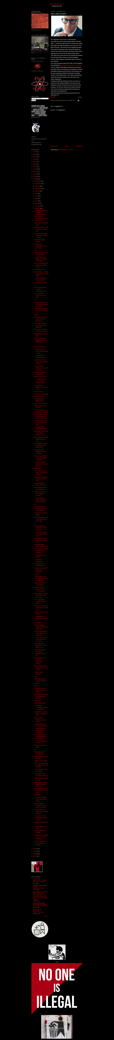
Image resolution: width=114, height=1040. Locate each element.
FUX (36, 250)
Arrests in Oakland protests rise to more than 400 (41, 464)
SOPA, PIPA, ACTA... (40, 703)
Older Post (79, 146)
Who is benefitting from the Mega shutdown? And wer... (41, 765)
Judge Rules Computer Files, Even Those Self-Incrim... (41, 836)
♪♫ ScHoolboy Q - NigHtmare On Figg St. (41, 618)
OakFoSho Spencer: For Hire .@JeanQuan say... (41, 289)
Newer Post (54, 146)
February (37, 206)
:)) (35, 285)
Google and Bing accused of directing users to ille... (41, 626)
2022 (34, 154)
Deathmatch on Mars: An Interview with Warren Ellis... (41, 445)
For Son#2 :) (38, 622)
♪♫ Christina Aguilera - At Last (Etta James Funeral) (41, 534)
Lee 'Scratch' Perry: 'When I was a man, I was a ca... (41, 817)
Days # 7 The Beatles (38, 912)
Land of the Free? (40, 269)
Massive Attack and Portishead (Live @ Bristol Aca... (41, 340)
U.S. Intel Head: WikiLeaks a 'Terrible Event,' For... (41, 367)
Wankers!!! (38, 700)
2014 (34, 174)
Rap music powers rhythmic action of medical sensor (40, 508)
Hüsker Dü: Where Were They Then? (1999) (40, 690)
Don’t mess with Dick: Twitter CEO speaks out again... (41, 235)
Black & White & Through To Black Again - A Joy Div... (41, 805)
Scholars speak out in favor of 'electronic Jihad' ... (41, 422)
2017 (34, 166)
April (36, 201)
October (37, 186)
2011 (34, 848)
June (36, 196)
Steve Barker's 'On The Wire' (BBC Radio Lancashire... (41, 595)
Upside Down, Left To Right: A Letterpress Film (41, 713)
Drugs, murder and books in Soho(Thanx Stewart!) (41, 811)
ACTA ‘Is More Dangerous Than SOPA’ (40, 719)
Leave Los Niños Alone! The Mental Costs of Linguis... (40, 499)
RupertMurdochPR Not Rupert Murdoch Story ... (41, 439)
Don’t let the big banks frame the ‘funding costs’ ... (41, 265)
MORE (53, 97)
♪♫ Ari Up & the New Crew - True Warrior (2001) (41, 799)
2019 (34, 161)
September (38, 188)
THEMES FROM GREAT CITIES (40, 886)
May (36, 198)
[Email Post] (78, 100)
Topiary (37, 574)
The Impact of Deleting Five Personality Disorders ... (41, 550)
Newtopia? (38, 795)
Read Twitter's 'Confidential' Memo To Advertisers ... (41, 707)
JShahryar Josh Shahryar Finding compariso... (40, 451)
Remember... (38, 468)
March (37, 203)
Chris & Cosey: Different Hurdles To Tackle (41, 387)
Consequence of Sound (40, 892)
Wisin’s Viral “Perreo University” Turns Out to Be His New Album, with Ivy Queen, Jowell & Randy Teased (40, 896)
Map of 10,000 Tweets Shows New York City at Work (41, 667)
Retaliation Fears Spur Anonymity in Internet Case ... (41, 607)
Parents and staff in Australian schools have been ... (41, 527)
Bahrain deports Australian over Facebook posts (40, 589)
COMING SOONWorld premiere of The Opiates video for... (41, 212)
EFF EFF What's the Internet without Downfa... (40, 843)
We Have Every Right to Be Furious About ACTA (41, 478)
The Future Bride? (40, 347)
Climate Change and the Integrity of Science (40, 493)
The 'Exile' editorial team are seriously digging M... (40, 325)
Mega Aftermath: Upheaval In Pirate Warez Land (40, 645)
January (37, 208)
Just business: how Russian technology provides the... (41, 578)
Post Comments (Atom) (66, 149)
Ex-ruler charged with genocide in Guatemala (41, 569)
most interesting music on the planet (71, 65)
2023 (34, 151)
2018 (34, 164)
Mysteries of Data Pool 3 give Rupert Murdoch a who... (41, 433)
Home (67, 146)
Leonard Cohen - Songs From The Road (40, 295)
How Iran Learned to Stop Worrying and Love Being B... (41, 736)
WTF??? (37, 685)
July (36, 193)
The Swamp (36, 878)
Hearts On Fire (39, 391)
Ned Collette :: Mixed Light (40, 905)
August (37, 191)
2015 (34, 171)
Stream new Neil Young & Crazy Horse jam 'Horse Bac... (41, 519)
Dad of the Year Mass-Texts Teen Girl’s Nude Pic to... (41, 319)
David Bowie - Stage (38, 888)
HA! (36, 504)
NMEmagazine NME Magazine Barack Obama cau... (40, 784)
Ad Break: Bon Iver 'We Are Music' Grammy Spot (41, 229)
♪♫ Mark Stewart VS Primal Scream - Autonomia (40, 730)
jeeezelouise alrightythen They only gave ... (40, 245)
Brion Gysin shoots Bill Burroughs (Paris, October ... (41, 696)
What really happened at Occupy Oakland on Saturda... (41, 457)
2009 (34, 853)
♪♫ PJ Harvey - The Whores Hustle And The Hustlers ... (41, 258)
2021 (34, 156)
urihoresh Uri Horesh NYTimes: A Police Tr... (41, 310)
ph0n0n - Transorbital (41, 760)
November (38, 183)
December (38, 181)
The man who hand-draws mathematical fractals (41, 361)
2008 (34, 856)
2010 (34, 851)
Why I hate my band (58, 14)
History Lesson (39, 396)
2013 (34, 176)
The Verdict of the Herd (41, 394)
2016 (34, 169)
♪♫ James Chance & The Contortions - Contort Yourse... (40, 381)
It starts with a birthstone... (37, 910)
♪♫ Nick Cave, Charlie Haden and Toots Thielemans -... (41, 639)
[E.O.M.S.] (57, 4)
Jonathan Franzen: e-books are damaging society (41, 351)
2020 (34, 159)
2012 (34, 179)
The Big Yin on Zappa (41, 282)
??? (36, 299)
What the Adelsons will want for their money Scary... (41, 790)
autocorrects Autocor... (41, 403)
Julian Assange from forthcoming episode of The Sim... (41, 304)
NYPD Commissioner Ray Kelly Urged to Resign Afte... (41, 633)
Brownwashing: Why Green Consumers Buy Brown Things (41, 416)
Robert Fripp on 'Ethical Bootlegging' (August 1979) (41, 273)
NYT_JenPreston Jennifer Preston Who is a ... (40, 601)
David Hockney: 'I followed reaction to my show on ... (41, 218)
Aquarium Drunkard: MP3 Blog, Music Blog (39, 903)
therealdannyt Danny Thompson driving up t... (41, 540)
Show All (46, 916)
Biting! (36, 314)
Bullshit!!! (37, 683)
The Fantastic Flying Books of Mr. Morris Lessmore (41, 472)
